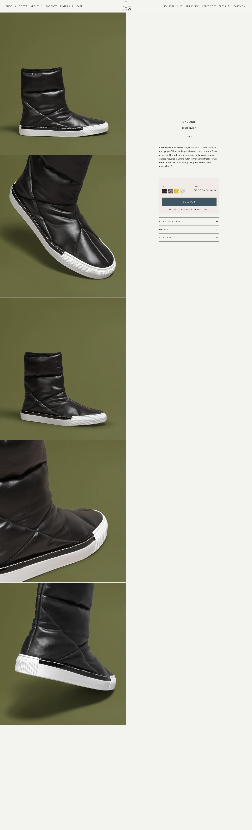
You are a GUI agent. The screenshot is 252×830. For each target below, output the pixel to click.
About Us (37, 6)
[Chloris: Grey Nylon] (170, 191)
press (222, 6)
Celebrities (209, 6)
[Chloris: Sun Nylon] (176, 191)
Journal (169, 6)
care (79, 6)
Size (196, 186)
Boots (23, 6)
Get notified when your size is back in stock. (189, 209)
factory (51, 6)
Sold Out (189, 201)
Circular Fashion (188, 6)
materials (66, 6)
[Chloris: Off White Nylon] (183, 191)
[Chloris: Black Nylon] (164, 191)
